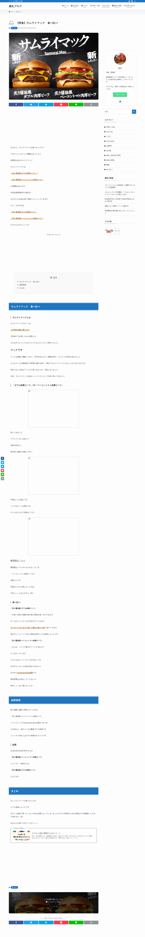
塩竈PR (109, 146)
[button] (16, 104)
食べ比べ (14, 28)
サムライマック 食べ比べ (29, 282)
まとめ (22, 288)
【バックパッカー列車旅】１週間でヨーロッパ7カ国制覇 (120, 186)
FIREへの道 (110, 127)
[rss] (132, 1)
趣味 (108, 165)
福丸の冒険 (110, 160)
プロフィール (120, 94)
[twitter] (129, 1)
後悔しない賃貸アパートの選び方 (117, 206)
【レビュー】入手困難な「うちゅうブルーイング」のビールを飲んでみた (120, 193)
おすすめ (109, 132)
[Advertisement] (53, 124)
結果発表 (22, 285)
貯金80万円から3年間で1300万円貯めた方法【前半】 (120, 200)
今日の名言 (110, 141)
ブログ (108, 136)
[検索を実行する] (134, 112)
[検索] (134, 1)
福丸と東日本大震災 (113, 155)
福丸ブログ (15, 6)
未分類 (108, 151)
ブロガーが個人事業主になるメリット (46, 833)
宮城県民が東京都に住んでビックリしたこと (120, 212)
